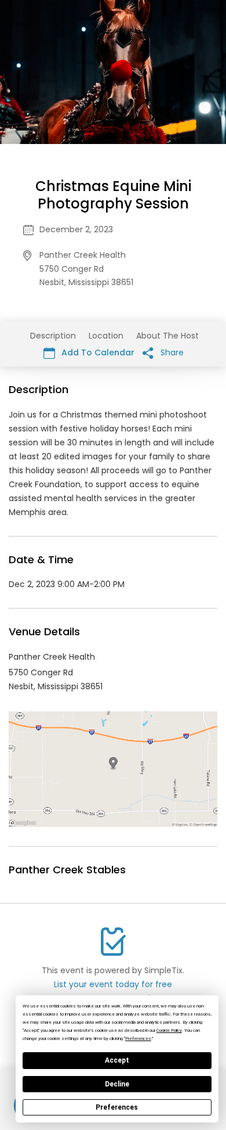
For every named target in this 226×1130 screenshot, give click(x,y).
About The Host (167, 335)
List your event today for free (113, 984)
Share (171, 352)
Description (53, 335)
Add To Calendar (96, 352)
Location (106, 335)
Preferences (117, 1107)
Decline (117, 1084)
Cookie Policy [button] (169, 1030)
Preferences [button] (138, 1038)
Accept (117, 1060)
